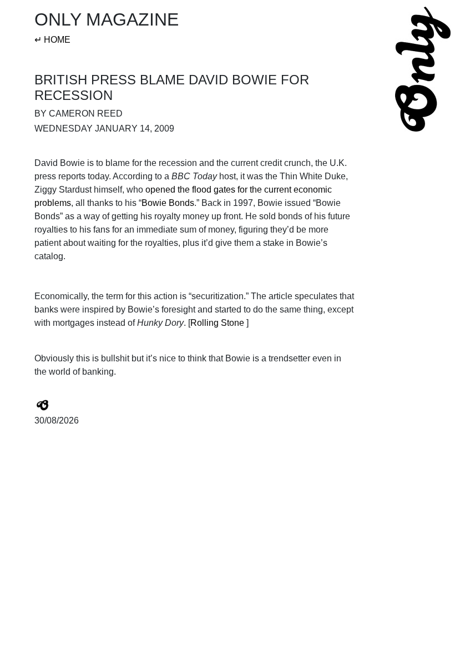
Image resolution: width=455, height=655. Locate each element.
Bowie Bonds (167, 203)
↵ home (52, 39)
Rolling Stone (217, 323)
